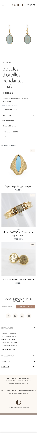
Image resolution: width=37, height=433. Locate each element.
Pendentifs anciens (9, 343)
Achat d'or (5, 361)
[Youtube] (28, 315)
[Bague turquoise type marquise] (18, 166)
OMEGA (18, 229)
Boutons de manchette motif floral (18, 280)
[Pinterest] (22, 315)
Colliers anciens (8, 339)
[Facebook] (15, 315)
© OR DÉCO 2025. (12, 407)
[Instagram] (8, 315)
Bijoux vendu (6, 62)
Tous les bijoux (7, 356)
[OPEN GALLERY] (18, 37)
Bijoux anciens (7, 328)
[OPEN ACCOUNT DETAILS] (28, 4)
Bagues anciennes (8, 333)
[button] (18, 328)
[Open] (31, 5)
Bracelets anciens (8, 336)
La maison (5, 367)
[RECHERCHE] (6, 4)
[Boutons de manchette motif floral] (18, 259)
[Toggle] (6, 101)
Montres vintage (8, 349)
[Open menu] (2, 5)
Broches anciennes (9, 346)
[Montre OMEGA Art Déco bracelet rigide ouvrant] (18, 210)
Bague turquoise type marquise (18, 186)
